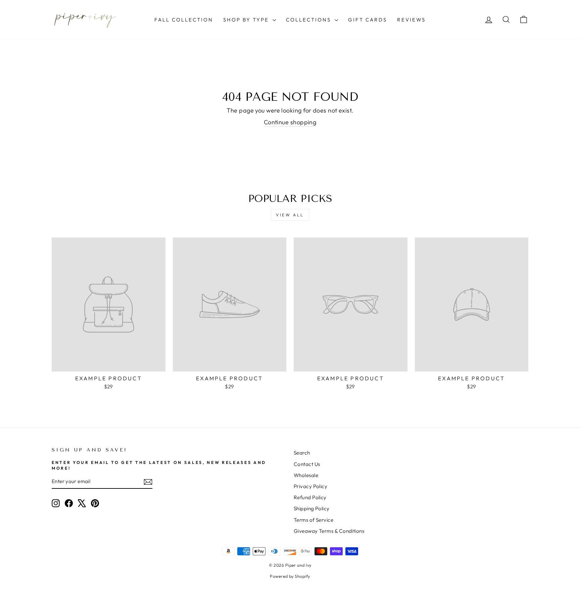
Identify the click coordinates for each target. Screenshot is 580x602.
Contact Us (307, 464)
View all (290, 214)
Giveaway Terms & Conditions (329, 531)
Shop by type (247, 19)
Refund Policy (310, 497)
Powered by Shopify (290, 576)
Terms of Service (313, 520)
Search (302, 452)
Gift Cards (367, 19)
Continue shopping (290, 122)
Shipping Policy (312, 508)
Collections (309, 19)
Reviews (411, 19)
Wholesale (306, 475)
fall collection (183, 19)
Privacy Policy (310, 486)
